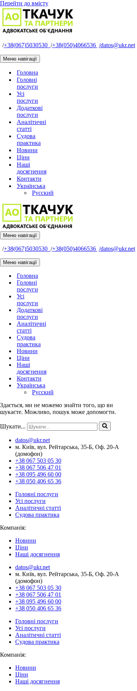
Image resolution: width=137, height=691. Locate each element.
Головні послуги (27, 83)
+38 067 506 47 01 (38, 467)
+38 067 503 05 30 (38, 460)
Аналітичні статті (31, 125)
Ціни (23, 157)
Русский (43, 192)
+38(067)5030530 (27, 45)
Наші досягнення (31, 168)
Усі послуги (27, 97)
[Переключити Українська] (133, 385)
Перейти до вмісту (24, 3)
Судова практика (29, 139)
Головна (27, 72)
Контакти (29, 178)
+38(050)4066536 (74, 45)
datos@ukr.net (117, 45)
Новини (27, 150)
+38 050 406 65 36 (38, 481)
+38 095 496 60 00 (38, 474)
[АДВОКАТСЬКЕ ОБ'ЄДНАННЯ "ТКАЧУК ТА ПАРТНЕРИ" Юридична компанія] (38, 32)
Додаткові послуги (30, 111)
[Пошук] (105, 426)
